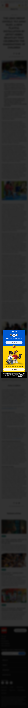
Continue (14, 342)
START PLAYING (14, 369)
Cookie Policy (20, 376)
